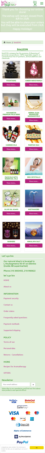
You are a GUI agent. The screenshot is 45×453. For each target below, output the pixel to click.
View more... (11, 85)
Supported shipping (12, 330)
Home (8, 42)
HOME (6, 280)
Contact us (8, 304)
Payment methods (11, 324)
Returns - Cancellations (13, 354)
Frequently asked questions (15, 317)
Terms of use (9, 342)
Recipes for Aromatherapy (15, 366)
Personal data (9, 348)
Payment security (11, 298)
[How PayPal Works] (22, 445)
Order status (9, 311)
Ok (36, 448)
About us (7, 286)
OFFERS (7, 373)
